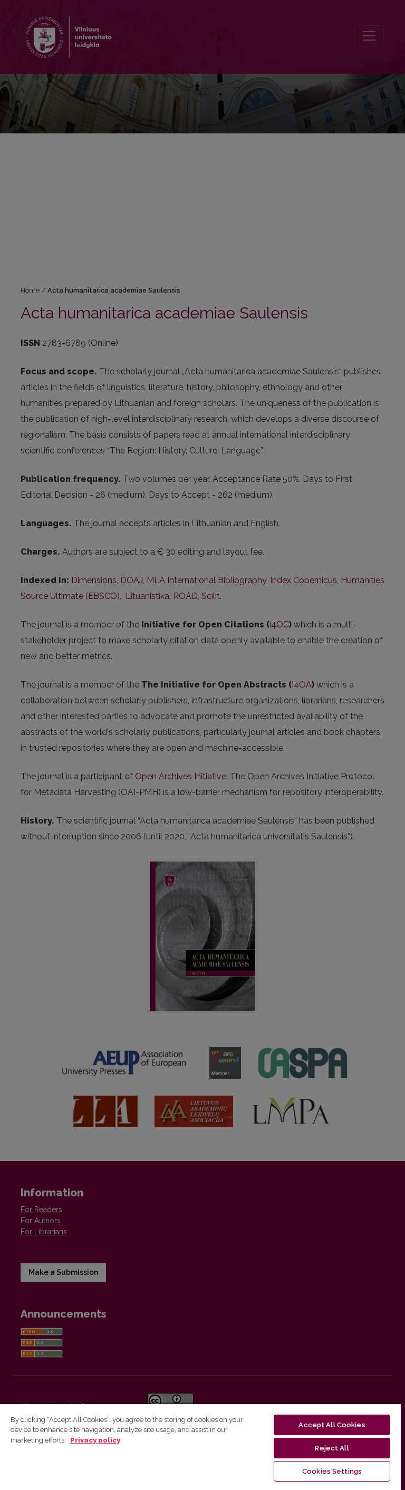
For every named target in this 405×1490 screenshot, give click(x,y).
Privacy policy (95, 1440)
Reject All (332, 1448)
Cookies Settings (332, 1471)
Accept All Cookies (331, 1425)
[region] (200, 1446)
